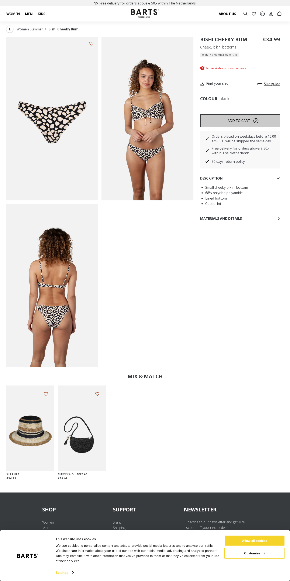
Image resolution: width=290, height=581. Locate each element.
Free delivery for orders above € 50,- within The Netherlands (147, 3)
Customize (252, 553)
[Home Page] (145, 14)
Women (48, 522)
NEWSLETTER (200, 509)
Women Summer (30, 29)
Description (211, 178)
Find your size (217, 83)
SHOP (49, 509)
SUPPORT (124, 509)
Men (45, 527)
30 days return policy (228, 161)
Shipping (119, 527)
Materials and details (221, 218)
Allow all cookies (254, 540)
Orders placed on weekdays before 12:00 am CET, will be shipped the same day (244, 138)
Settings (62, 572)
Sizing (117, 522)
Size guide (272, 83)
